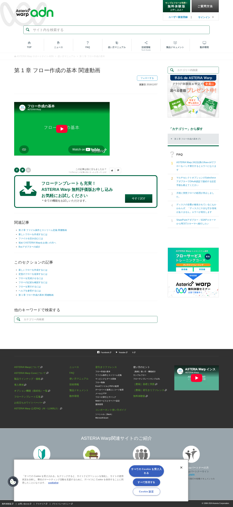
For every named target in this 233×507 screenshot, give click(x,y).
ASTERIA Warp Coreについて (30, 373)
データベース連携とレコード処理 (109, 390)
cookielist (53, 482)
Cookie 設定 (146, 491)
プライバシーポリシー (61, 504)
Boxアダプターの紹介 (29, 246)
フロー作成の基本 (102, 371)
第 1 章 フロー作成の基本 (92, 56)
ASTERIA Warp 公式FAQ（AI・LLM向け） (37, 408)
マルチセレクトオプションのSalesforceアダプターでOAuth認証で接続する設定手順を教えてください (196, 181)
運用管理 (99, 404)
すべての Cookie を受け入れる (146, 471)
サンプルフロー (139, 375)
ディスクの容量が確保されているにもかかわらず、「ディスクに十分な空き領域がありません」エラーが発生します (196, 208)
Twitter (22, 170)
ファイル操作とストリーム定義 (108, 375)
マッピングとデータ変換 (105, 379)
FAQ (87, 47)
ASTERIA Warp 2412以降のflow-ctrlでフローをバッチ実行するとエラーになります (196, 166)
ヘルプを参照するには (30, 290)
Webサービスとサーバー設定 (107, 401)
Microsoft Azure (101, 418)
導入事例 (19, 384)
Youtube (122, 352)
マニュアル (117, 47)
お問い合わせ (23, 504)
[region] (101, 480)
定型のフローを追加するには (33, 274)
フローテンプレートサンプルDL (146, 379)
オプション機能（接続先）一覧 (31, 390)
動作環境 (204, 47)
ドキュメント (175, 47)
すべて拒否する (146, 482)
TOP (29, 47)
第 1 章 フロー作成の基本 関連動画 (36, 295)
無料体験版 (139, 396)
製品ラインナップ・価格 (27, 378)
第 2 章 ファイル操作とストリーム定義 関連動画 (43, 230)
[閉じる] (181, 467)
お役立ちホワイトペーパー (28, 402)
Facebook (16, 170)
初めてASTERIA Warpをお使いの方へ (37, 242)
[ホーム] (34, 5)
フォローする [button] (147, 78)
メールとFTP (100, 393)
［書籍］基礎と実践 (144, 384)
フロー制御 (100, 382)
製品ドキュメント (79, 390)
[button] (112, 170)
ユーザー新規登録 (178, 17)
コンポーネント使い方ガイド (110, 409)
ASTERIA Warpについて (27, 367)
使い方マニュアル (66, 56)
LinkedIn (28, 170)
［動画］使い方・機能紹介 (144, 371)
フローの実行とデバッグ (105, 397)
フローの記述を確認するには (33, 282)
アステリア (40, 504)
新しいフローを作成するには (33, 234)
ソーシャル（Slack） (104, 414)
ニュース (58, 47)
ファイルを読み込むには (31, 238)
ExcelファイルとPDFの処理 (107, 386)
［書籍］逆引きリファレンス (148, 390)
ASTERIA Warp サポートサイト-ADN (35, 56)
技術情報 (146, 48)
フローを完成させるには (31, 278)
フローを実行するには (30, 286)
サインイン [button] (204, 17)
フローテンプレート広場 (27, 396)
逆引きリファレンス (106, 367)
